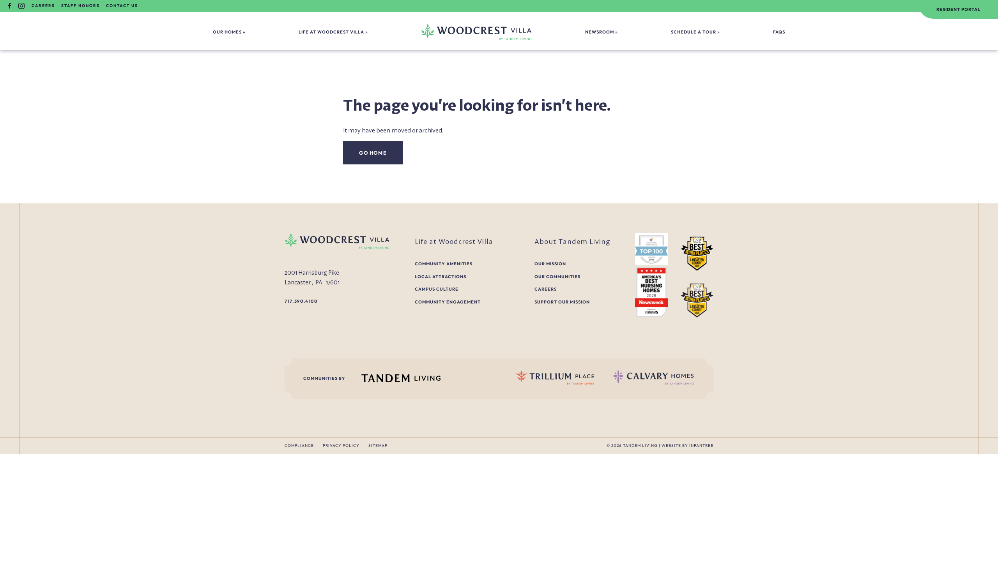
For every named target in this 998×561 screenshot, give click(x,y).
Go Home (373, 153)
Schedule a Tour (693, 32)
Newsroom (599, 32)
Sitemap (378, 445)
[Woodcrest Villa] (476, 31)
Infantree (701, 445)
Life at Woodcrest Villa (331, 32)
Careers (43, 5)
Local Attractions (440, 276)
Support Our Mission (562, 302)
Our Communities (557, 276)
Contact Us (122, 5)
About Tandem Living (572, 241)
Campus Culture (436, 289)
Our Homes (227, 32)
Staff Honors (80, 5)
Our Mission (550, 263)
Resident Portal (958, 9)
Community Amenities (443, 263)
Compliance (299, 445)
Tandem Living (641, 445)
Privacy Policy (341, 445)
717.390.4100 (301, 301)
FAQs (779, 32)
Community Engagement (448, 302)
